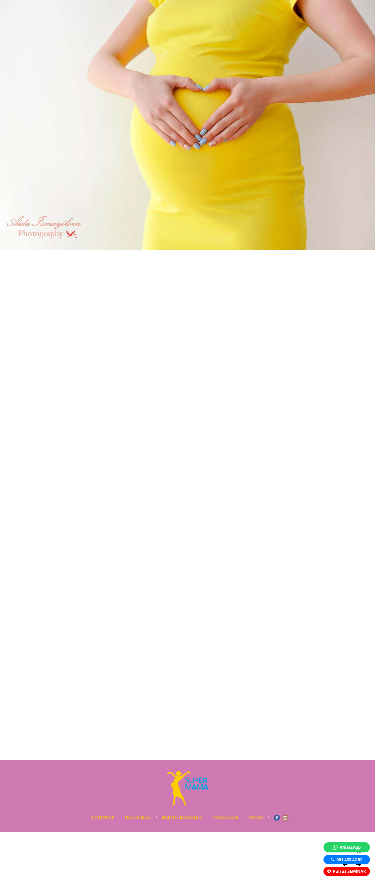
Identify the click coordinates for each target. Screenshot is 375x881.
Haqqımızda (138, 818)
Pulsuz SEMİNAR (349, 871)
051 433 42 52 (349, 859)
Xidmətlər (102, 818)
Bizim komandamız (182, 818)
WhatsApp (350, 847)
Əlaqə (256, 818)
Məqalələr (225, 818)
